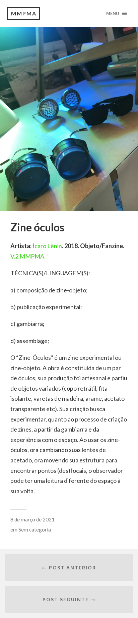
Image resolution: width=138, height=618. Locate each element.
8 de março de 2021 (32, 519)
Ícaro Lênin (47, 245)
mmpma (24, 13)
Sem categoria (34, 529)
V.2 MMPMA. (28, 256)
